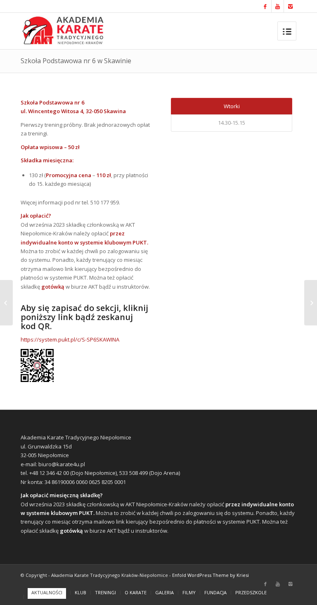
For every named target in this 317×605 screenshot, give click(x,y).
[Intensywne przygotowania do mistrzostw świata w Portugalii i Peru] (6, 302)
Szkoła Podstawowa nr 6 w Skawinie (76, 60)
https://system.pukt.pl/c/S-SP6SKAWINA (70, 339)
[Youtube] (278, 6)
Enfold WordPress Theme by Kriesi (210, 575)
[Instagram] (290, 6)
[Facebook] (265, 6)
